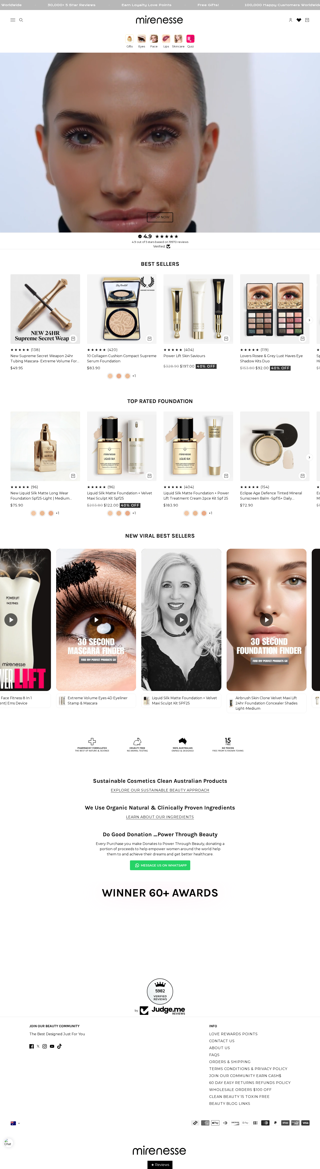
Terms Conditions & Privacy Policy (248, 1069)
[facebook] (32, 1046)
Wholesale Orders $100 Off (240, 1090)
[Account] (290, 20)
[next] (309, 320)
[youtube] (52, 1046)
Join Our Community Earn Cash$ (245, 1076)
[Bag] (307, 20)
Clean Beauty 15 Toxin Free (239, 1097)
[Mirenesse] (160, 20)
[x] (38, 1046)
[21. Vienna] (127, 375)
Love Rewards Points (233, 1034)
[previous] (10, 320)
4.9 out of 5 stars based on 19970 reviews (160, 242)
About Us (219, 1048)
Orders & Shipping (230, 1062)
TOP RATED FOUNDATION (160, 401)
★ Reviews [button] (160, 1165)
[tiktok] (59, 1046)
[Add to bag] (73, 338)
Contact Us (222, 1041)
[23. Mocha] (118, 375)
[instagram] (45, 1046)
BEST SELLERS (160, 264)
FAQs (214, 1055)
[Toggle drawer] (12, 19)
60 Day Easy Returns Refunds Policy (250, 1083)
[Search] (21, 20)
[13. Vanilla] (110, 375)
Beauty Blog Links (229, 1104)
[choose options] (149, 338)
